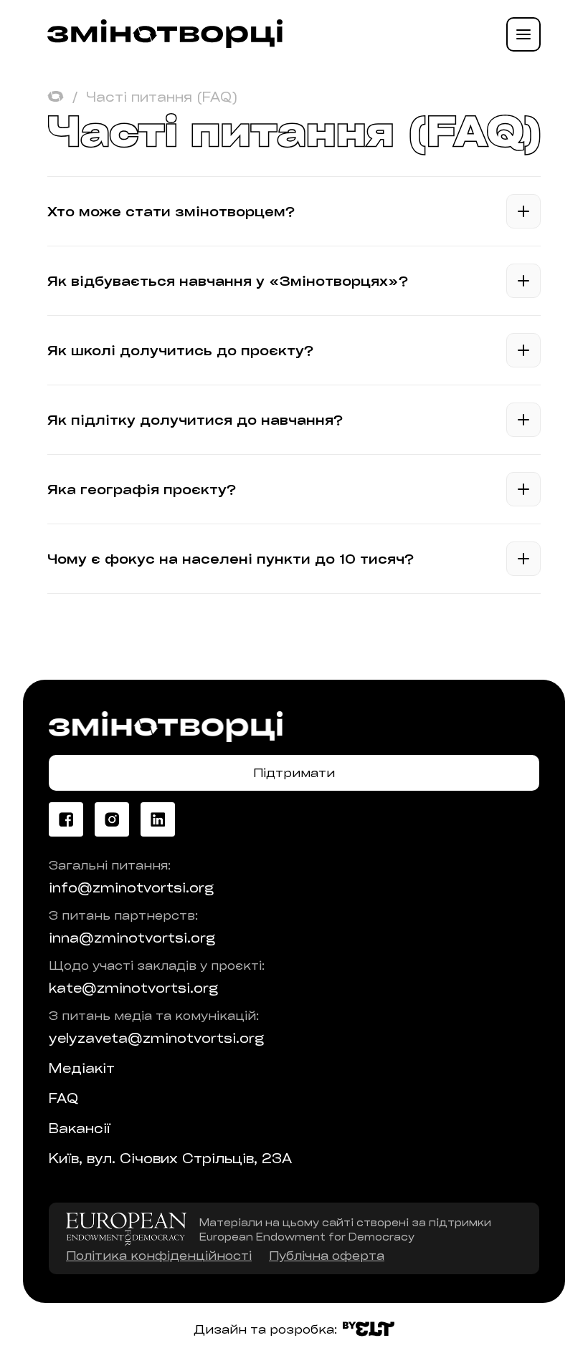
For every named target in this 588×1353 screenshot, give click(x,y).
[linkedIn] (158, 819)
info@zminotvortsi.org (131, 887)
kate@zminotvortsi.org (133, 987)
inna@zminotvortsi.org (132, 937)
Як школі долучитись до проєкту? (180, 350)
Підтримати (294, 772)
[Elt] (368, 1329)
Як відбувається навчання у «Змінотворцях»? (227, 280)
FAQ (63, 1098)
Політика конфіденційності (159, 1255)
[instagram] (112, 819)
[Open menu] (523, 34)
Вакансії (79, 1128)
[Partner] (126, 1230)
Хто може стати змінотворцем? (171, 211)
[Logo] (165, 43)
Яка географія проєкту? (141, 489)
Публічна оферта (326, 1255)
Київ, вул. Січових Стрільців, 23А (170, 1158)
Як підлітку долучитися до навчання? (195, 419)
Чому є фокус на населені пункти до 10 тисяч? (230, 558)
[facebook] (66, 819)
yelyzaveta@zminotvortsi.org (156, 1037)
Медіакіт (82, 1068)
